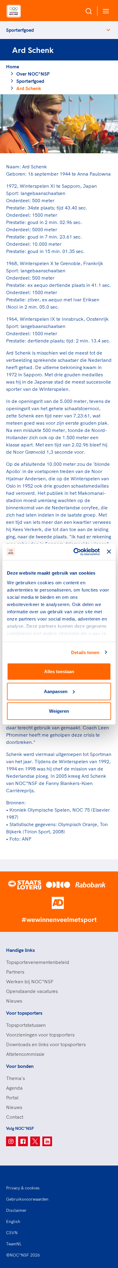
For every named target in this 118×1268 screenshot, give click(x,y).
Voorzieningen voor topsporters (40, 1035)
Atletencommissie (25, 1054)
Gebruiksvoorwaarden (27, 1199)
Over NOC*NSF (33, 74)
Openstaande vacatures (32, 991)
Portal (12, 1098)
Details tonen (85, 652)
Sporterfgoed (20, 30)
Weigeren (59, 711)
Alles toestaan (59, 671)
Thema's (15, 1078)
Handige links (20, 950)
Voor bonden (20, 1066)
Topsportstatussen (26, 1025)
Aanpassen (55, 691)
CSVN (12, 1232)
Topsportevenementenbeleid (37, 962)
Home (12, 66)
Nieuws (14, 1001)
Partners (15, 972)
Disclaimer (16, 1210)
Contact (14, 1117)
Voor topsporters (24, 1013)
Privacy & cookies (23, 1188)
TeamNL (14, 1244)
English (13, 1221)
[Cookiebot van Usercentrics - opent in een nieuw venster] (75, 552)
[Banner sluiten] (109, 552)
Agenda (14, 1088)
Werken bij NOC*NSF (30, 981)
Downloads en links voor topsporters (46, 1044)
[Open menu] (104, 11)
